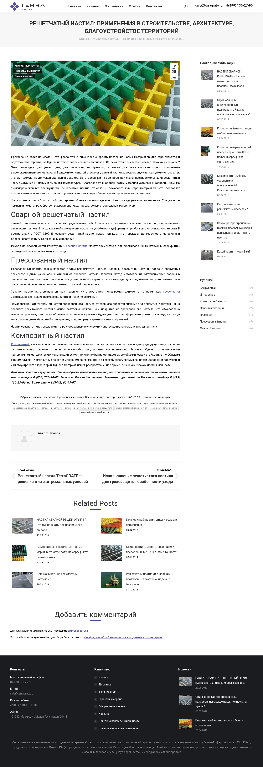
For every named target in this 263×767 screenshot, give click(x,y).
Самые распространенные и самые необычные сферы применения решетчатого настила (234, 230)
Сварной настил (24, 76)
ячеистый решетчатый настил (95, 412)
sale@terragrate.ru (208, 5)
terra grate (25, 403)
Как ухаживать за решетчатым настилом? (57, 576)
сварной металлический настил (131, 408)
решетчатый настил (61, 408)
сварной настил (76, 246)
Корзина (104, 713)
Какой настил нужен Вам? (233, 251)
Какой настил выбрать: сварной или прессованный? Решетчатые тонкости (151, 549)
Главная (84, 38)
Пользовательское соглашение (119, 728)
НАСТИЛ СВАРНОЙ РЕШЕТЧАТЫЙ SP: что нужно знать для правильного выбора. (62, 525)
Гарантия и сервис (110, 699)
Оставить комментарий (157, 397)
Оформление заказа (112, 706)
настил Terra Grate (103, 403)
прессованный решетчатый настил (30, 408)
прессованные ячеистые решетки (160, 403)
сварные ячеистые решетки (163, 408)
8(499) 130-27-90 (239, 5)
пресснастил (171, 291)
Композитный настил (105, 38)
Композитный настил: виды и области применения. (151, 522)
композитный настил (43, 403)
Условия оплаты (109, 691)
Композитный (20, 344)
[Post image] (22, 526)
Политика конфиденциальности (119, 721)
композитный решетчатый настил (73, 403)
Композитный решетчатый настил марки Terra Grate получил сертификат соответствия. (62, 552)
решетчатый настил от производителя (93, 408)
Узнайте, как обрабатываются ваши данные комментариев (123, 637)
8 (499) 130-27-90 (21, 682)
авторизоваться (78, 630)
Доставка (105, 684)
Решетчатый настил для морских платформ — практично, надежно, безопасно (148, 579)
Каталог (104, 677)
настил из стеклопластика (128, 403)
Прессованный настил (27, 71)
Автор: (116, 397)
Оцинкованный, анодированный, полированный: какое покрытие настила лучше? (233, 107)
